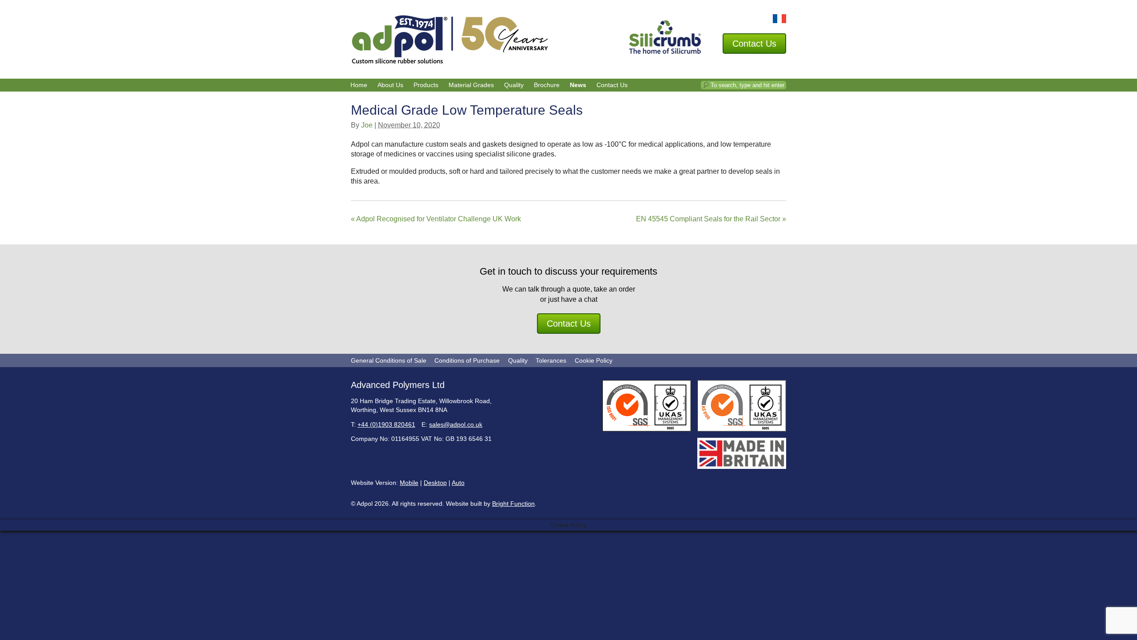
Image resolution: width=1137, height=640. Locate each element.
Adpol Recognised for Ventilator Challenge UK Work (436, 219)
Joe (367, 125)
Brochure (547, 84)
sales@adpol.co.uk (455, 424)
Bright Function (513, 503)
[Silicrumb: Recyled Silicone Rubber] (665, 51)
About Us (390, 84)
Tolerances (551, 360)
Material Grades (471, 84)
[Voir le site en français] (779, 20)
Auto (458, 482)
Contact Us (612, 84)
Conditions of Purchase (467, 360)
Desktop (435, 482)
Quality (514, 84)
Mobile (409, 482)
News (578, 84)
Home (358, 84)
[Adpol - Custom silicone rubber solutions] (450, 62)
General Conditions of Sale (388, 360)
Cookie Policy (593, 360)
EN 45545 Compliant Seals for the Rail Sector (711, 219)
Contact (754, 43)
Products (425, 84)
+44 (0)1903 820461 (386, 424)
